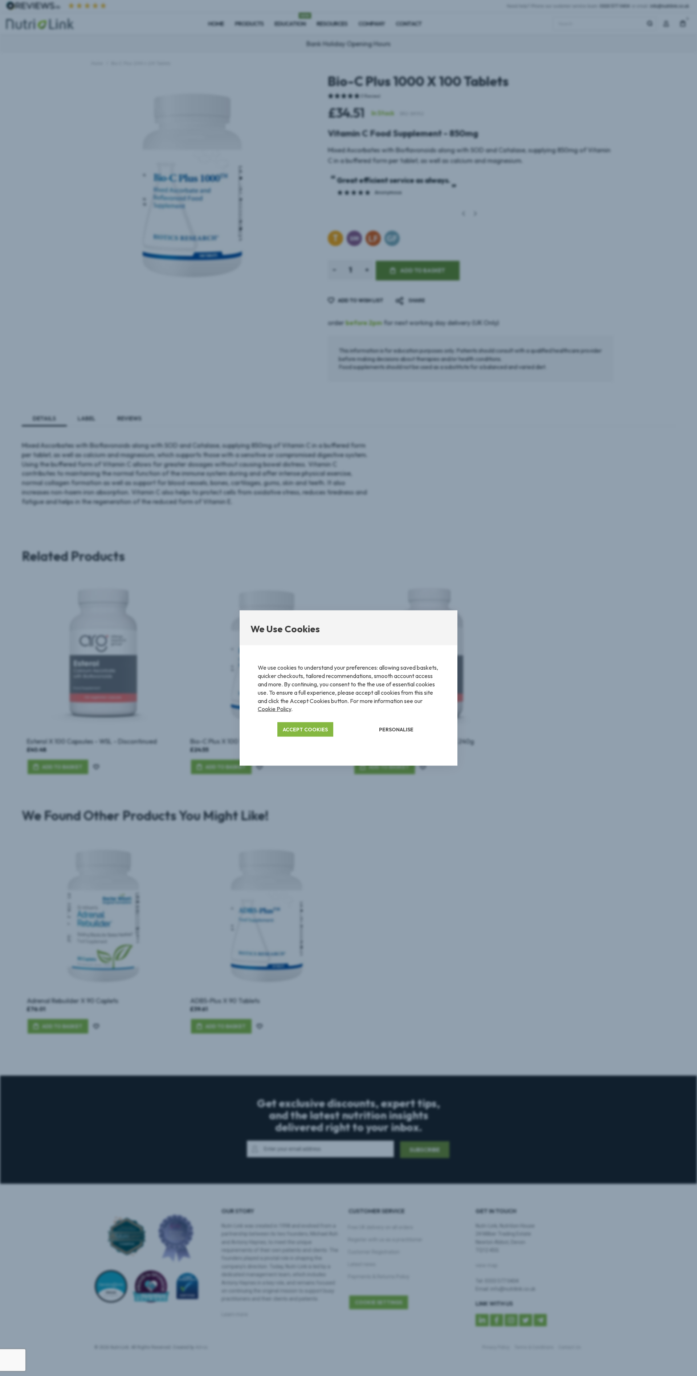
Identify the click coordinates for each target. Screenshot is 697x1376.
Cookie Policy (274, 708)
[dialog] (348, 688)
